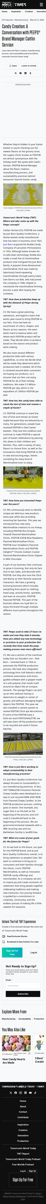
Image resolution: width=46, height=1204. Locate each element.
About (23, 1106)
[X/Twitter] (10, 1092)
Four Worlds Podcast (23, 1164)
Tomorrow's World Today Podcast (23, 1159)
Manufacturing (21, 20)
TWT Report (23, 1153)
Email (8, 980)
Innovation (23, 1135)
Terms (38, 1193)
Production (8, 20)
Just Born (8, 244)
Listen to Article (28, 66)
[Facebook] (15, 1092)
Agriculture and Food (20, 1054)
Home (4, 11)
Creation (29, 11)
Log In (34, 952)
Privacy (6, 1196)
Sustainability (25, 1019)
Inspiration (16, 11)
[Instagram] (20, 1092)
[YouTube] (30, 1092)
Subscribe (23, 994)
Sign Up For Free (12, 952)
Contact (23, 1112)
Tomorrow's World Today (23, 1148)
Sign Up (32, 1171)
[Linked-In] (25, 1092)
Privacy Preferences (17, 1196)
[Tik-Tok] (35, 1092)
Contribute (23, 1117)
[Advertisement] (23, 112)
